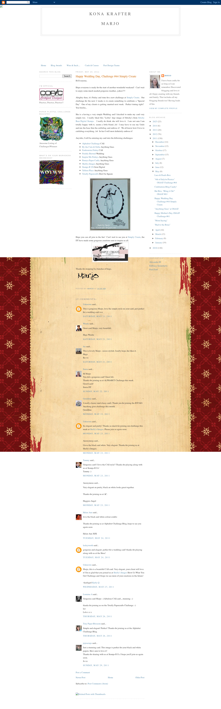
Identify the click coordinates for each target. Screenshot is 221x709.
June (157, 167)
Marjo (168, 76)
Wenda (86, 323)
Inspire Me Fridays (90, 156)
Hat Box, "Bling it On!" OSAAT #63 (165, 192)
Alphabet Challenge (91, 143)
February (159, 238)
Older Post (139, 677)
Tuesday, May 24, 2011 (96, 538)
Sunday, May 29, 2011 (96, 665)
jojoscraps (87, 643)
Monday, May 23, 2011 (96, 414)
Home (43, 65)
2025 (155, 121)
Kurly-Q (95, 582)
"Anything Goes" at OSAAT (167, 208)
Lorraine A (87, 594)
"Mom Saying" (161, 220)
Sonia (85, 369)
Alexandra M (155, 261)
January (159, 242)
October (159, 150)
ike (84, 346)
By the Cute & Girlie (91, 146)
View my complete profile (163, 108)
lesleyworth (88, 545)
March (158, 234)
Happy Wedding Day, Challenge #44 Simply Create (166, 201)
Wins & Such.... (73, 65)
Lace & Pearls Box (163, 175)
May (157, 171)
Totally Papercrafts (90, 173)
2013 (155, 129)
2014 (155, 125)
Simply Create (133, 97)
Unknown (87, 304)
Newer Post (80, 677)
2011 (155, 138)
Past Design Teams (111, 65)
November (160, 146)
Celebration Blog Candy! (166, 186)
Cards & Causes (92, 65)
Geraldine (87, 398)
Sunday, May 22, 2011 (96, 391)
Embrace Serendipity (158, 265)
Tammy (86, 460)
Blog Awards (56, 65)
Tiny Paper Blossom (92, 623)
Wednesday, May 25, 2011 (98, 586)
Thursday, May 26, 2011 (97, 616)
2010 (155, 247)
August (158, 158)
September (160, 154)
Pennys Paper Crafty (91, 160)
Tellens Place (88, 170)
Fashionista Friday (90, 150)
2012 (155, 134)
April (157, 229)
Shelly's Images (97, 429)
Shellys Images (88, 163)
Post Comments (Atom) (98, 683)
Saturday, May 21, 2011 (97, 316)
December (160, 141)
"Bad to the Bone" (162, 224)
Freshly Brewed (89, 153)
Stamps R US (88, 166)
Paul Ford (153, 269)
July (157, 162)
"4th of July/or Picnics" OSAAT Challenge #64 (166, 181)
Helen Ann (87, 512)
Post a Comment (83, 672)
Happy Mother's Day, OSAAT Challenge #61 (167, 215)
